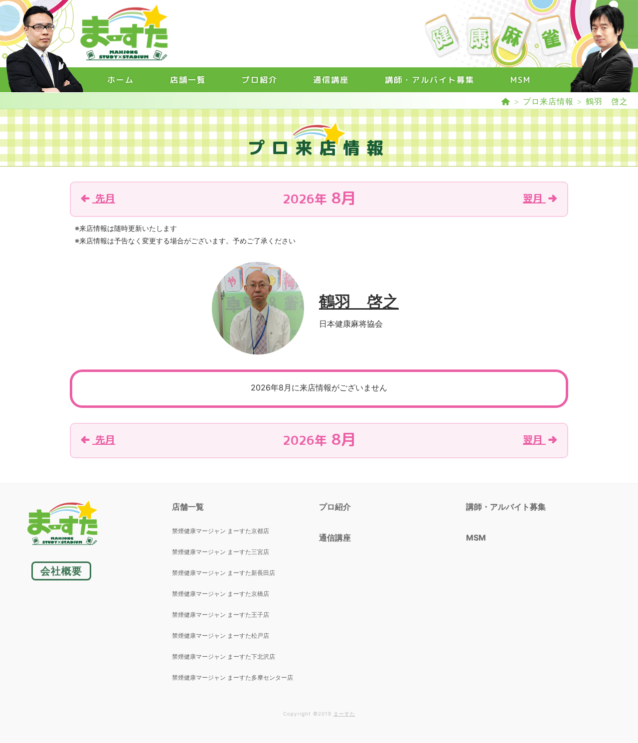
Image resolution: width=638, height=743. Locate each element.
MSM (520, 79)
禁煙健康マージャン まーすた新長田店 (223, 572)
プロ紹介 (260, 79)
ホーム (120, 79)
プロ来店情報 (548, 101)
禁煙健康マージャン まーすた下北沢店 (223, 656)
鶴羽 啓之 (607, 101)
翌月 (534, 198)
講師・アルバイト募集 (430, 79)
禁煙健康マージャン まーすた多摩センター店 (232, 677)
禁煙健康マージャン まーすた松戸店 (220, 635)
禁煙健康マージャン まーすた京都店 (220, 531)
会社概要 (61, 571)
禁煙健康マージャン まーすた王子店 (220, 614)
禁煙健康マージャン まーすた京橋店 (220, 593)
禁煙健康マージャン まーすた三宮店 (220, 552)
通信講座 (331, 79)
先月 (103, 198)
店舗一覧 (188, 79)
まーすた (344, 714)
